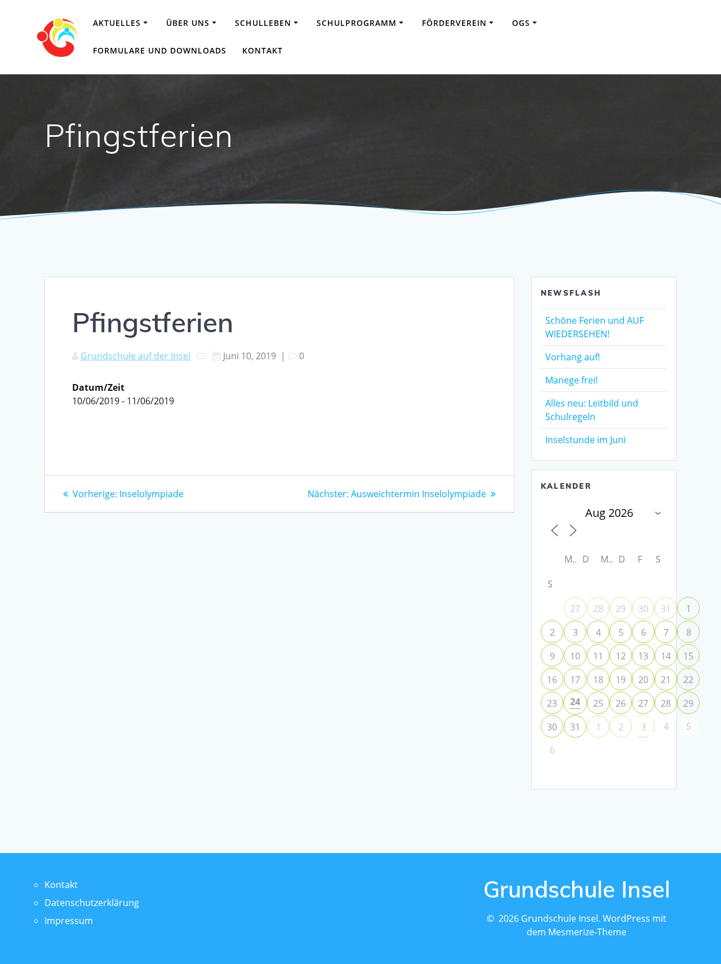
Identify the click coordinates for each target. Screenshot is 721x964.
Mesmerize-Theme (587, 932)
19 (621, 679)
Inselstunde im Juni (585, 440)
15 (688, 656)
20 (643, 679)
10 (575, 656)
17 (575, 679)
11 (598, 656)
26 (621, 703)
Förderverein (454, 22)
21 (666, 679)
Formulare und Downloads (159, 50)
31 (666, 608)
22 (688, 679)
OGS (521, 22)
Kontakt (262, 50)
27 (575, 608)
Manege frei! (571, 380)
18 (598, 679)
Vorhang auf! (572, 357)
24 (575, 701)
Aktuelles (117, 22)
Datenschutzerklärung (91, 902)
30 (643, 608)
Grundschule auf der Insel (135, 356)
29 (621, 608)
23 (552, 703)
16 (552, 679)
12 (621, 656)
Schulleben (263, 22)
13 (643, 656)
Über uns (188, 22)
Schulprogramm (357, 22)
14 (666, 656)
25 (598, 703)
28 (598, 608)
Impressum (68, 920)
